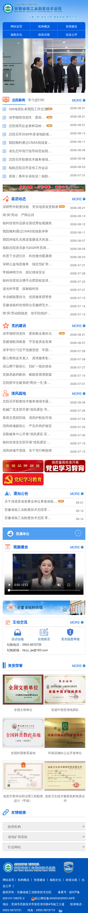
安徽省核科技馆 (30, 607)
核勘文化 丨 (57, 880)
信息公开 (71, 34)
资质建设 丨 (41, 880)
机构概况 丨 (25, 880)
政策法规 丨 (73, 880)
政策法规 (44, 34)
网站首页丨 (10, 880)
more (77, 100)
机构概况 (44, 26)
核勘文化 (16, 34)
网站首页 (16, 26)
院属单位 (22, 533)
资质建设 (71, 26)
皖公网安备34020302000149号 (55, 898)
